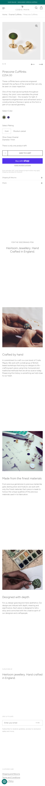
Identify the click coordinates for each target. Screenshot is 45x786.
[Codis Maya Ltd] (22, 8)
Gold (7, 131)
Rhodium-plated (19, 131)
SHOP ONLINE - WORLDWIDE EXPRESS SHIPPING (22, 2)
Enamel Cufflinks (15, 15)
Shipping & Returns (9, 178)
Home (4, 15)
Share (4, 183)
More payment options (22, 165)
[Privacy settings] (4, 781)
